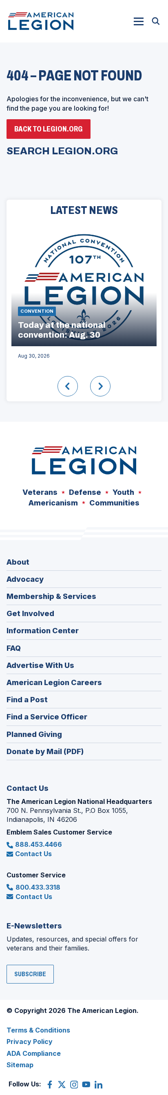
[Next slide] (100, 386)
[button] (139, 21)
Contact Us (33, 854)
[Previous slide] (67, 386)
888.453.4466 (38, 844)
